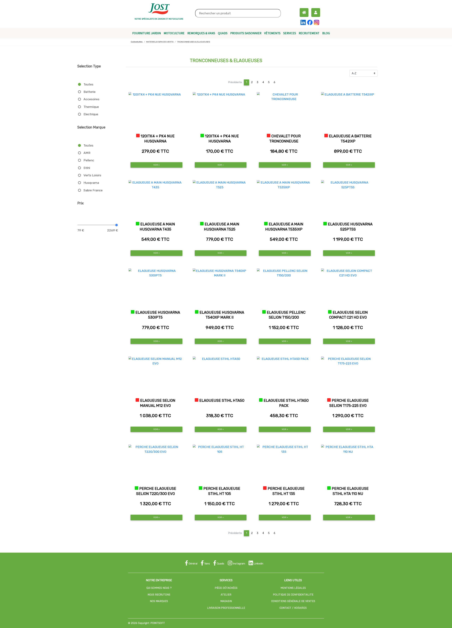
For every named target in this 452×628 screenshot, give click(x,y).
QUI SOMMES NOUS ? (159, 588)
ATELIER (226, 594)
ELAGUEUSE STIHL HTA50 (221, 400)
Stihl (87, 168)
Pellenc (89, 160)
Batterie (90, 92)
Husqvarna (91, 182)
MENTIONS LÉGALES (293, 588)
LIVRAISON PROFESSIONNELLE (226, 607)
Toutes (88, 84)
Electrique (91, 114)
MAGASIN (226, 601)
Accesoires (91, 99)
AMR (87, 153)
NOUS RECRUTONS (159, 594)
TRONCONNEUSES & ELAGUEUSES (193, 42)
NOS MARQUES (159, 601)
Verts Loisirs (92, 175)
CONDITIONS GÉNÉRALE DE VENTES (293, 601)
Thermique (91, 107)
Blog (326, 33)
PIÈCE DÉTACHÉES (226, 588)
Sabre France (93, 190)
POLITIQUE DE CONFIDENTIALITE (293, 594)
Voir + (156, 165)
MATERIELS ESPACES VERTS (159, 42)
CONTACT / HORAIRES (293, 607)
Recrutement (309, 33)
